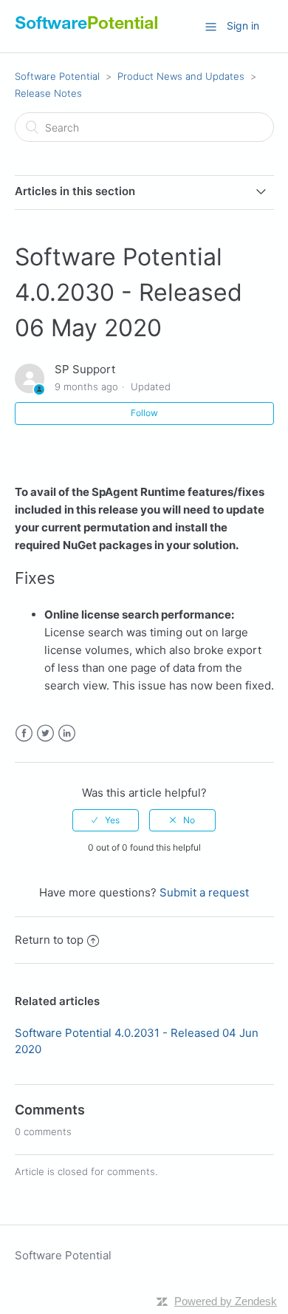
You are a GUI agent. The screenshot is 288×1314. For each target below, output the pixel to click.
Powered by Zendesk (225, 1301)
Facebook (24, 733)
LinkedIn (67, 733)
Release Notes (48, 93)
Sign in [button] (243, 25)
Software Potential (57, 76)
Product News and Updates (180, 76)
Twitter (45, 733)
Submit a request (204, 892)
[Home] (87, 29)
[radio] (105, 820)
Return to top (49, 940)
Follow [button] (144, 412)
